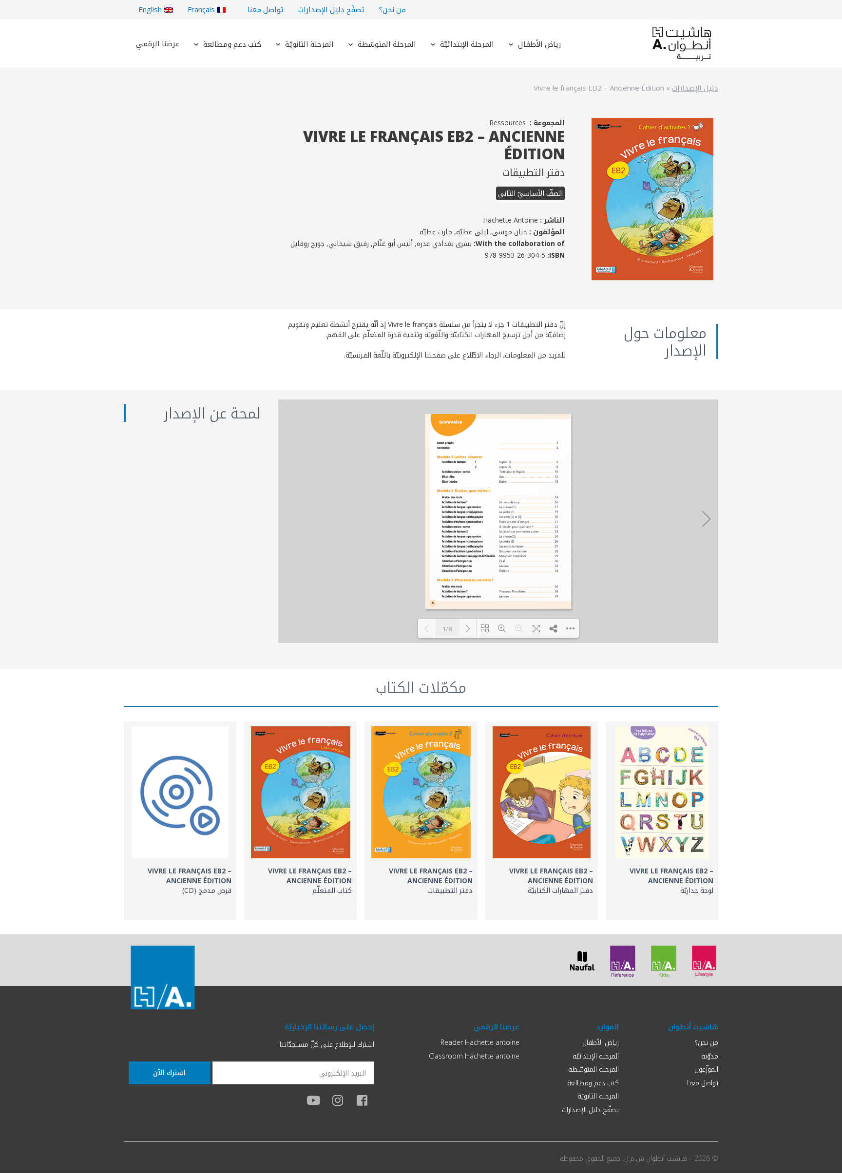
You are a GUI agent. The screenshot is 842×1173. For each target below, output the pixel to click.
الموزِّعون (706, 1069)
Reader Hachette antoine (479, 1042)
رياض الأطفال (539, 44)
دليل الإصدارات (695, 88)
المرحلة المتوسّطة (387, 44)
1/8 (447, 628)
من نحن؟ (392, 9)
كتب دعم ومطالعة (232, 44)
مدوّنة (709, 1055)
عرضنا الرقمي (157, 43)
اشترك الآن (169, 1072)
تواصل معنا (266, 9)
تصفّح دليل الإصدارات (331, 9)
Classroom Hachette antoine (474, 1055)
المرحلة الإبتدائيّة (467, 44)
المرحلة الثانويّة (309, 44)
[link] (662, 820)
